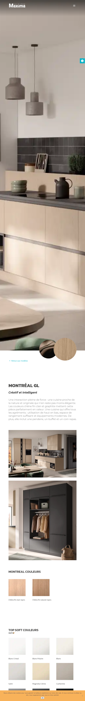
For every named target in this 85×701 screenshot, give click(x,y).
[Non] (82, 696)
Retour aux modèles (19, 360)
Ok (42, 698)
